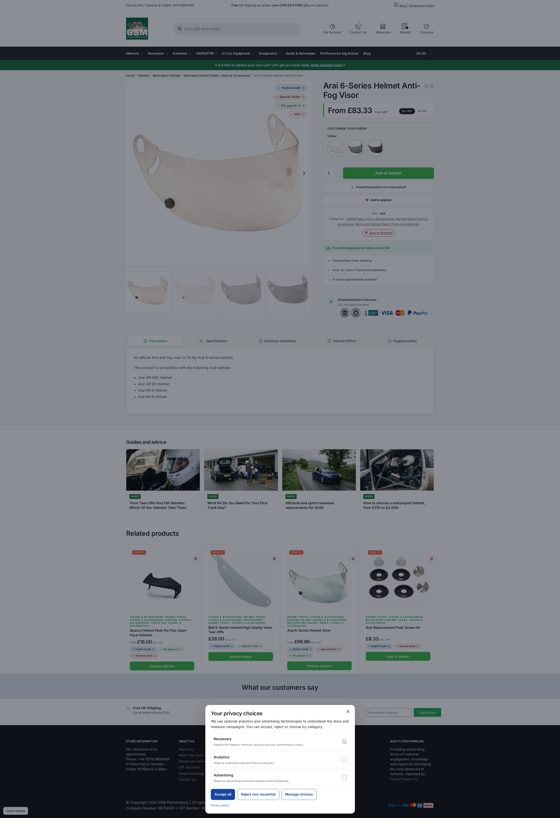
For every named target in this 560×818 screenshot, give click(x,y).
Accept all (223, 794)
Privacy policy (220, 805)
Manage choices (299, 794)
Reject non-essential (258, 794)
